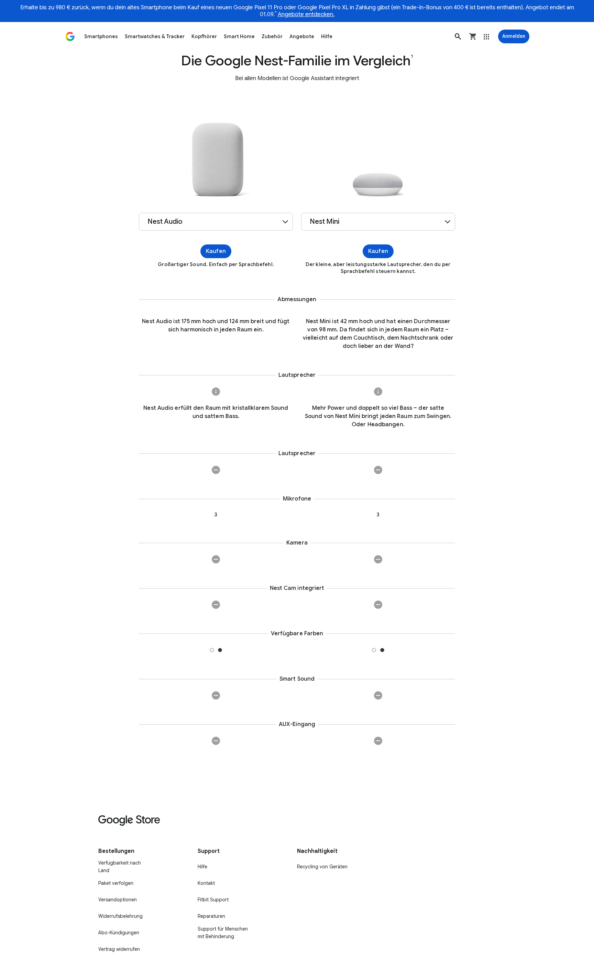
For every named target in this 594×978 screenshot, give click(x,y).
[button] (458, 36)
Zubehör (272, 36)
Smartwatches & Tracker (155, 36)
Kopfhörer (204, 36)
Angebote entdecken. (306, 14)
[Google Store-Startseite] (70, 36)
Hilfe (326, 36)
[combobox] (216, 222)
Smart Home (239, 36)
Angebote (301, 36)
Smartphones (101, 36)
